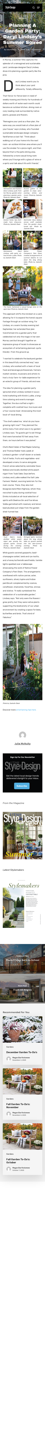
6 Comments (36, 50)
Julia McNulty (11, 50)
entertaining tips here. (26, 710)
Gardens (22, 18)
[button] (38, 7)
